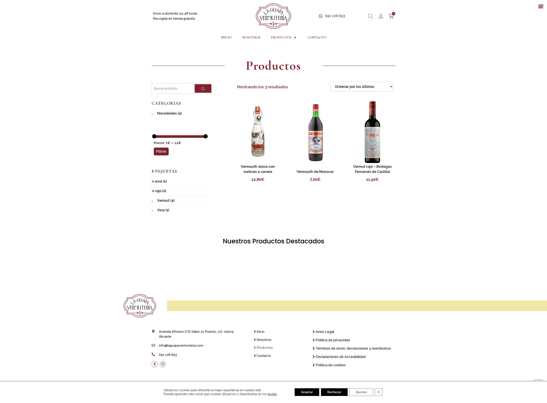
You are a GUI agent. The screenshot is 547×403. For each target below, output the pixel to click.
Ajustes (361, 392)
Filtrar (161, 151)
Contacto (316, 37)
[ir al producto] (257, 132)
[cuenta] (381, 16)
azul (161, 181)
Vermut (165, 201)
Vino (163, 210)
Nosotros (251, 37)
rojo (160, 191)
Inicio (226, 37)
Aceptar (307, 392)
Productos (281, 37)
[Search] (203, 88)
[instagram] (162, 364)
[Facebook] (154, 364)
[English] (541, 6)
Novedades (169, 113)
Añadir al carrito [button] (257, 156)
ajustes (272, 394)
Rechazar (334, 392)
